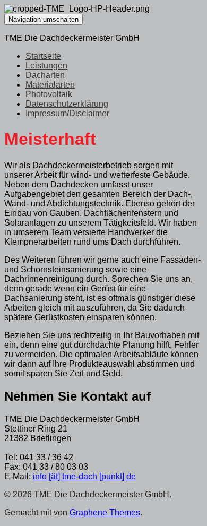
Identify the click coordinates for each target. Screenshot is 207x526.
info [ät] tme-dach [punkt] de (84, 476)
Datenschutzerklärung (66, 103)
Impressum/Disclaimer (67, 113)
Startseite (43, 56)
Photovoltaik (48, 94)
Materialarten (50, 84)
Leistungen (46, 65)
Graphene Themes (105, 512)
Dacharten (45, 75)
